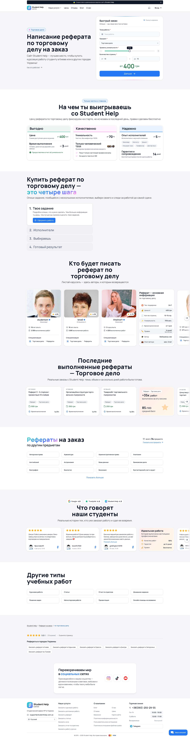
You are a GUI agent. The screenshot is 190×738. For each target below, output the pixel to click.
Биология (68, 470)
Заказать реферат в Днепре (116, 647)
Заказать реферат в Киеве (39, 647)
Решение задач (35, 600)
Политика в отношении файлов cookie (108, 725)
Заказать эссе (63, 722)
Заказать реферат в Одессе (90, 647)
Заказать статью (64, 718)
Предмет (103, 39)
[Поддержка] (149, 8)
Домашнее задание (140, 592)
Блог (95, 708)
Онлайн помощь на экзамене (144, 600)
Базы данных (104, 462)
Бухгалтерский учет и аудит (144, 470)
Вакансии (97, 715)
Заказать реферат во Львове (40, 652)
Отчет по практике (106, 592)
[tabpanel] (130, 52)
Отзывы (97, 711)
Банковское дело (140, 462)
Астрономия (69, 462)
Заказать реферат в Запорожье (143, 647)
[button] (55, 8)
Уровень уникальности (109, 48)
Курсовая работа (36, 592)
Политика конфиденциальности (105, 718)
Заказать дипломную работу (68, 711)
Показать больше (110, 542)
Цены (114, 711)
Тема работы (104, 30)
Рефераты (50, 341)
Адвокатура (68, 454)
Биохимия (102, 470)
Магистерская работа (72, 600)
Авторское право (36, 454)
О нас (114, 708)
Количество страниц (108, 54)
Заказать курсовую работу (68, 708)
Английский (34, 462)
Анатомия (137, 454)
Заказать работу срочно (67, 729)
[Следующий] (186, 318)
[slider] (130, 51)
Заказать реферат (65, 715)
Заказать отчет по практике (68, 725)
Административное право (109, 454)
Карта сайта (116, 715)
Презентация (104, 600)
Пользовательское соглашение (105, 722)
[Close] (160, 2)
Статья (66, 592)
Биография (33, 470)
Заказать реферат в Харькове (64, 647)
